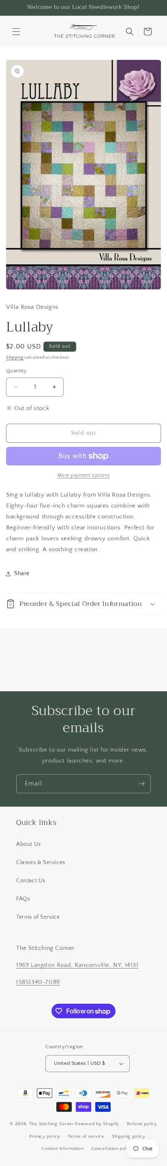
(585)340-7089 (38, 982)
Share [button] (22, 573)
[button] (16, 31)
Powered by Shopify (97, 1123)
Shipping (15, 357)
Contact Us (30, 880)
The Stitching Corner (51, 1123)
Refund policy (142, 1123)
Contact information (62, 1148)
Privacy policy (44, 1136)
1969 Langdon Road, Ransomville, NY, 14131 (77, 965)
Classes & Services (40, 862)
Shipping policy (129, 1136)
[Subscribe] (141, 783)
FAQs (23, 899)
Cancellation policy (112, 1148)
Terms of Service (38, 917)
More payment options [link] (84, 475)
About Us (28, 844)
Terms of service (86, 1136)
